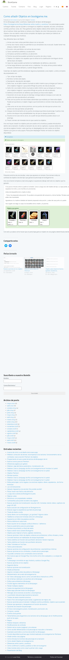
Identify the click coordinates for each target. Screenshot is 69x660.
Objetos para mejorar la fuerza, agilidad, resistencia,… (24, 533)
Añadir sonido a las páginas (16, 636)
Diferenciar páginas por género (17, 464)
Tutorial (13, 7)
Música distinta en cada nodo (17, 521)
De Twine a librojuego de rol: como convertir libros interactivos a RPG (30, 577)
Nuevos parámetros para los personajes (20, 526)
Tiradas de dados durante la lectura (19, 597)
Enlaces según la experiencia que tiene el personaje (24, 510)
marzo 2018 (11, 443)
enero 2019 (11, 422)
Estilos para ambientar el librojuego (18, 581)
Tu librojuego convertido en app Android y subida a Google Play (28, 560)
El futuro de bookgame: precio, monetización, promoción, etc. (27, 609)
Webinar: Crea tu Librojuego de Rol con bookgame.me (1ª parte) (28, 480)
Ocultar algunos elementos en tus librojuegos (22, 583)
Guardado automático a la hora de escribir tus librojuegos (26, 632)
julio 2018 (10, 436)
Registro (48, 7)
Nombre (6, 378)
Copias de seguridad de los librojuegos (20, 588)
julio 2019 (10, 410)
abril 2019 (10, 417)
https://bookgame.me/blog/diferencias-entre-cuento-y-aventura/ (26, 24)
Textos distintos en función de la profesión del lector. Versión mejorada (30, 540)
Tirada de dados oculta (15, 512)
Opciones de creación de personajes (19, 606)
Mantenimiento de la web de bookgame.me (21, 574)
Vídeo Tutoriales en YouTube (16, 544)
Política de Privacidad (56, 657)
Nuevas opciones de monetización (18, 567)
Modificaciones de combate (16, 625)
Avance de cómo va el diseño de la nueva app (22, 452)
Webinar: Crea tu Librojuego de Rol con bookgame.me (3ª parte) (28, 471)
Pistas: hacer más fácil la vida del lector (20, 491)
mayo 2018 (11, 438)
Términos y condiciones (34, 657)
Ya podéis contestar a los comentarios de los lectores (25, 554)
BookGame (12, 2)
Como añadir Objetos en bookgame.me (20, 641)
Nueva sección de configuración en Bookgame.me (24, 507)
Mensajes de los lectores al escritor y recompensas (24, 593)
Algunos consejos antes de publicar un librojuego (23, 572)
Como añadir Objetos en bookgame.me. (26, 16)
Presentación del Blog (14, 650)
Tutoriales (32, 20)
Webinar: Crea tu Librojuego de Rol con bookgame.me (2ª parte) (28, 478)
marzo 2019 (11, 419)
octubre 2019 (11, 408)
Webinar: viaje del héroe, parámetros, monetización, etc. (25, 466)
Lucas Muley (16, 657)
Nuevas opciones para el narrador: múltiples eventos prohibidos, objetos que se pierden (36, 602)
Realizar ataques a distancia (16, 623)
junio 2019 (10, 413)
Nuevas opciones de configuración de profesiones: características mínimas (32, 549)
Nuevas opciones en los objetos (13, 269)
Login (41, 7)
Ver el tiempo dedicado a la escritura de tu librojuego (24, 579)
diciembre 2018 (12, 424)
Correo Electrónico (10, 385)
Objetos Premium (13, 473)
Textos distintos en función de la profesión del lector (24, 542)
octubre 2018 (11, 429)
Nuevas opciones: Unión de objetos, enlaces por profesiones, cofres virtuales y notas (35, 535)
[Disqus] (34, 300)
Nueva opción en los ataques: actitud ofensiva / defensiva (26, 524)
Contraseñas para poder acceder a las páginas (22, 501)
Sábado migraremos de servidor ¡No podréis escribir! (24, 489)
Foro (29, 7)
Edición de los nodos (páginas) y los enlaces (21, 627)
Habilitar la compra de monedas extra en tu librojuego (25, 517)
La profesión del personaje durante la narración (22, 595)
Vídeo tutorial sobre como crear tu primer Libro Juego (25, 648)
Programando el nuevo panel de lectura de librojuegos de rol (27, 459)
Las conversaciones (13, 487)
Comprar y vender (13, 611)
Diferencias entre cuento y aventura (19, 643)
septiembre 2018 (12, 431)
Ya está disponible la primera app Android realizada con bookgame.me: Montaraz (34, 634)
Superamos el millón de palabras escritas (20, 519)
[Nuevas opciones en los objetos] (13, 262)
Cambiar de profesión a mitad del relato (20, 528)
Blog (35, 7)
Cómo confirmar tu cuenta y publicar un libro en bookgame (26, 646)
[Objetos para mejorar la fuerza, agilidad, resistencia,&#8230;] (55, 262)
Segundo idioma (12, 565)
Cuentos (5, 7)
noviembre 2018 (12, 426)
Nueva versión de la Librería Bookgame (20, 531)
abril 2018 (10, 440)
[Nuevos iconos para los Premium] (34, 262)
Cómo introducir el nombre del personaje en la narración (25, 639)
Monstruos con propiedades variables (19, 498)
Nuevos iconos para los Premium (18, 461)
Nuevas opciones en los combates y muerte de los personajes (27, 551)
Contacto (22, 7)
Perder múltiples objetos (15, 586)
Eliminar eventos (12, 475)
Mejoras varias (12, 496)
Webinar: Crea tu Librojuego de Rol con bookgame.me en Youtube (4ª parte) (32, 468)
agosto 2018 (11, 433)
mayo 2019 (11, 415)
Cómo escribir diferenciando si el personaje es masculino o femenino (29, 629)
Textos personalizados (14, 547)
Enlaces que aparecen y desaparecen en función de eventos (27, 604)
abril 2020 (10, 406)
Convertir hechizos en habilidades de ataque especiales (25, 537)
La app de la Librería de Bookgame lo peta (21, 494)
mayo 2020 (11, 403)
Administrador (13, 20)
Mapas (9, 620)
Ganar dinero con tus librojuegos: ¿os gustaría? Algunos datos (27, 514)
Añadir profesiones (13, 570)
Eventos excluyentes (14, 613)
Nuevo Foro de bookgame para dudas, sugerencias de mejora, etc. (29, 600)
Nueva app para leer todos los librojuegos (21, 590)
